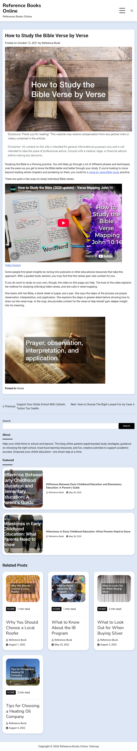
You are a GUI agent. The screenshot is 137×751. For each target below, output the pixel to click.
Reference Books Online (22, 8)
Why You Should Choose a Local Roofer (22, 627)
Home (20, 388)
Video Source (13, 265)
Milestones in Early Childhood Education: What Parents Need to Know (88, 531)
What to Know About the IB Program (66, 627)
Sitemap (94, 746)
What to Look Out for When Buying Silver (110, 627)
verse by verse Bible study (104, 172)
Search (7, 421)
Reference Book (51, 43)
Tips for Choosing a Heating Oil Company (22, 711)
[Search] (131, 10)
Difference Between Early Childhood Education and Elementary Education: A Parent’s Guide (84, 485)
